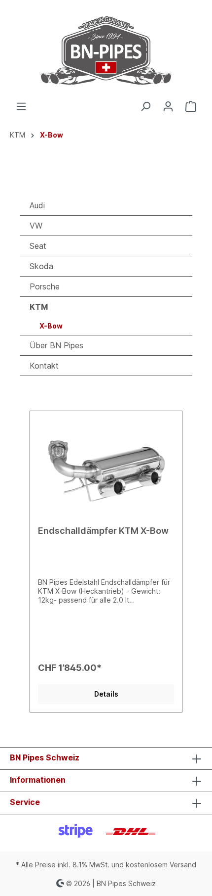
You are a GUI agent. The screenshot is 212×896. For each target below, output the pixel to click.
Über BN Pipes (56, 345)
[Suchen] (145, 106)
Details (106, 694)
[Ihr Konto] (168, 106)
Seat (38, 246)
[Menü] (21, 106)
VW (36, 226)
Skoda (41, 266)
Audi (37, 205)
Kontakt (44, 366)
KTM (39, 307)
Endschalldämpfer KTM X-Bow (103, 530)
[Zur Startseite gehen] (106, 50)
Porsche (45, 286)
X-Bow (51, 326)
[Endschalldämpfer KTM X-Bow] (106, 468)
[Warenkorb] (190, 106)
